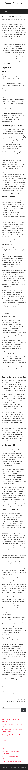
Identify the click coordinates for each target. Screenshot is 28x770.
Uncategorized (7, 686)
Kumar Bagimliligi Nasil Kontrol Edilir (12, 735)
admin (23, 19)
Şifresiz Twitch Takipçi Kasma (10, 756)
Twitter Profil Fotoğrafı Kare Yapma (11, 761)
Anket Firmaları (14, 3)
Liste (3, 748)
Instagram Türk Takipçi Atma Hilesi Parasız (13, 746)
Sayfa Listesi (5, 753)
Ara (3, 707)
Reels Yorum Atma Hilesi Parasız (10, 751)
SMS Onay (5, 759)
